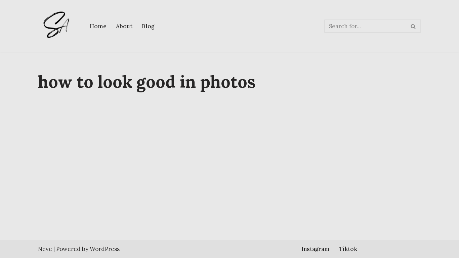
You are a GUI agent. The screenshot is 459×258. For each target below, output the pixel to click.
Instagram (315, 249)
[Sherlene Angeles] (58, 26)
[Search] (413, 26)
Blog (148, 26)
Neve (45, 249)
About (124, 26)
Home (98, 26)
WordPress (105, 249)
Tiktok (348, 249)
